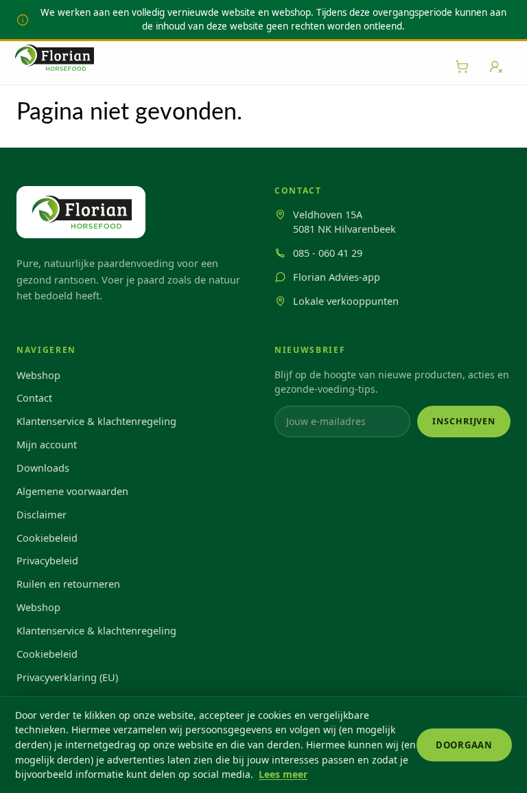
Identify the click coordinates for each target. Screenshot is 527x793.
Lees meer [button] (283, 774)
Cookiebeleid (47, 537)
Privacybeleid (47, 560)
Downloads (42, 467)
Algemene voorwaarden (72, 491)
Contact (34, 397)
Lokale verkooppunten (346, 301)
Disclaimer (41, 514)
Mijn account (46, 444)
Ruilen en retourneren (68, 583)
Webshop (38, 375)
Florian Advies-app (336, 277)
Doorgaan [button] (464, 745)
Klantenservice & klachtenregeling (96, 421)
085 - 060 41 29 (327, 253)
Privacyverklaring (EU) (67, 677)
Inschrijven (463, 421)
